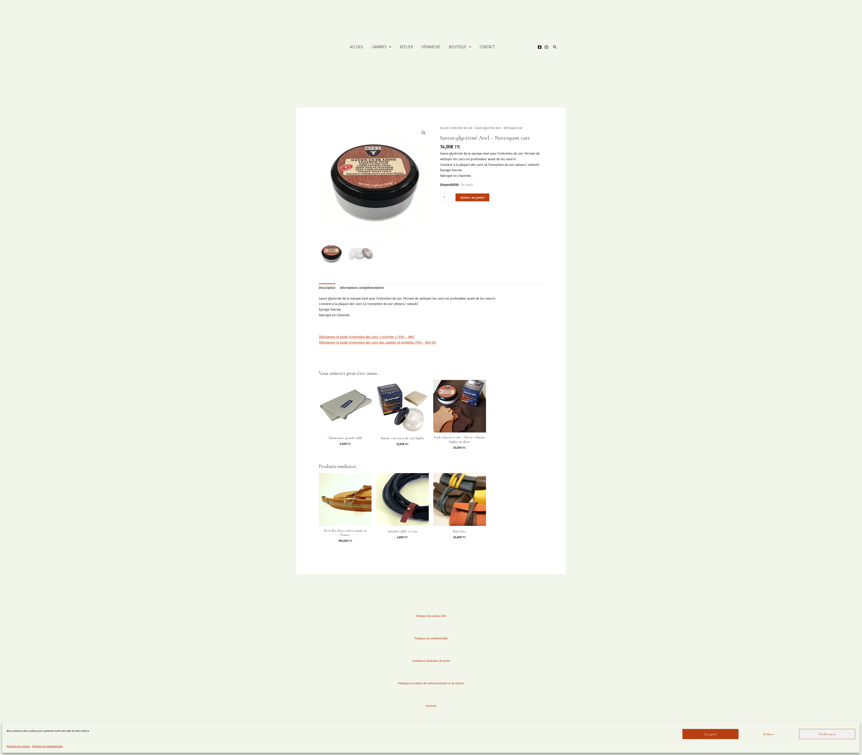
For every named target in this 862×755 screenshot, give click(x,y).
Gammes (379, 46)
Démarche (431, 46)
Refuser (768, 734)
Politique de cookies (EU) (431, 616)
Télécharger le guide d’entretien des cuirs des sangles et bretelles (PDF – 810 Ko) (377, 342)
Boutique (457, 46)
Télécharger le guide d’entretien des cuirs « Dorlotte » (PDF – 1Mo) (366, 337)
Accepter (710, 734)
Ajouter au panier (472, 197)
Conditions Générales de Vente (431, 661)
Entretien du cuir (461, 128)
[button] (389, 47)
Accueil (357, 46)
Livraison (431, 705)
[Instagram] (546, 47)
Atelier (406, 46)
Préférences (827, 734)
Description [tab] (327, 288)
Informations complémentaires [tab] (362, 288)
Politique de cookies (18, 746)
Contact (487, 46)
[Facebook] (540, 47)
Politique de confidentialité (47, 746)
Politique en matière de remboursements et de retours (431, 683)
